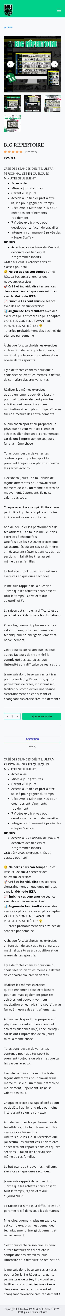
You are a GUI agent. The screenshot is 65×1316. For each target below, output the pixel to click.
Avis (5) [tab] (32, 746)
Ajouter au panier (41, 716)
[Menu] (59, 10)
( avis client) (31, 151)
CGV (56, 1309)
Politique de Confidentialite (32, 1312)
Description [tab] (32, 739)
